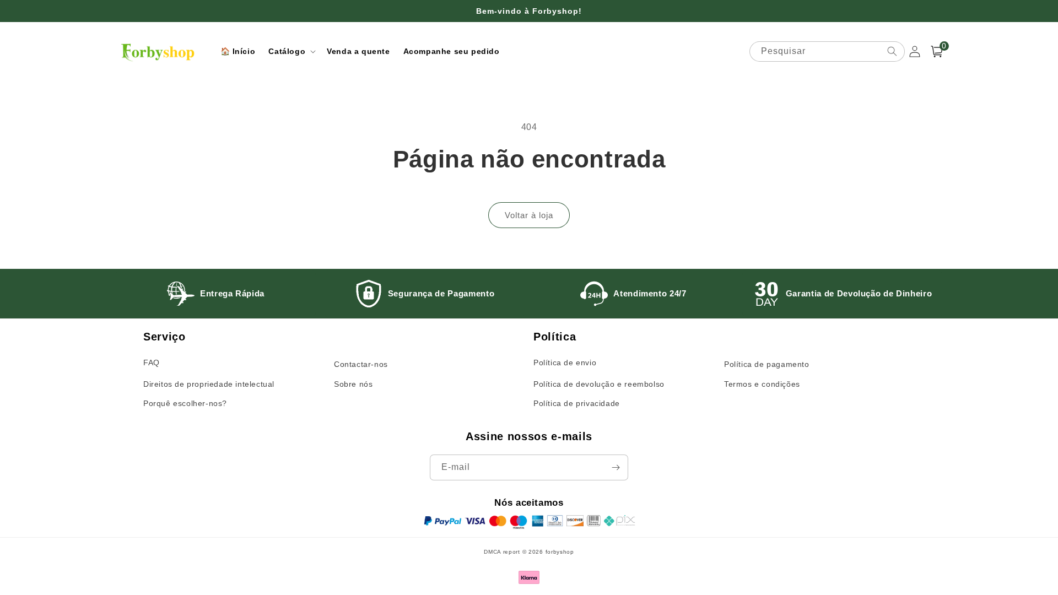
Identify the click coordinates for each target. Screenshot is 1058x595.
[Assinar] (615, 467)
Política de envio (564, 362)
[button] (291, 51)
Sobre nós (353, 384)
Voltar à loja (529, 215)
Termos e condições (762, 384)
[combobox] (827, 51)
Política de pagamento (766, 364)
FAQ (151, 362)
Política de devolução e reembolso (599, 384)
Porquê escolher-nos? (185, 403)
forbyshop (560, 552)
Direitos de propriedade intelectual (208, 384)
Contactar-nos (361, 364)
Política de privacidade (576, 403)
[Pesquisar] (892, 51)
